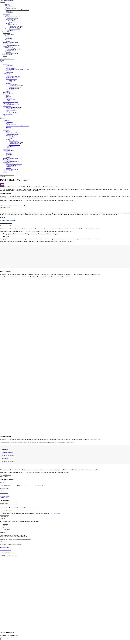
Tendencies (2, 176)
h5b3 (7, 475)
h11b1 (4, 475)
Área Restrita (6, 528)
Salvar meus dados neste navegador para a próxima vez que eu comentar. (19, 507)
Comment (2, 512)
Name (1, 503)
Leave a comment (4, 497)
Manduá (29, 539)
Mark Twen (2, 207)
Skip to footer (10, 0)
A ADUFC (5, 524)
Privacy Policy (56, 513)
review (9, 475)
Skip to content (3, 0)
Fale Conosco (6, 529)
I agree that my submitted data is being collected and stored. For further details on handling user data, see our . (31, 513)
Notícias (5, 525)
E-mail (1, 505)
